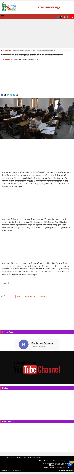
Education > (9, 50)
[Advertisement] (37, 34)
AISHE (18, 296)
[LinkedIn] (8, 95)
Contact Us (8, 457)
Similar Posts (8, 332)
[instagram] (67, 17)
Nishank (42, 296)
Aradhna (6, 59)
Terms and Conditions (35, 457)
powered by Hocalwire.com (66, 470)
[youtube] (64, 17)
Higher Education (30, 296)
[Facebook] (2, 95)
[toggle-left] (6, 16)
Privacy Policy (23, 457)
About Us (15, 457)
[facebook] (58, 17)
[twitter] (61, 17)
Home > (3, 50)
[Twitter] (5, 95)
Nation (5, 388)
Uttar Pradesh (8, 422)
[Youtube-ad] (37, 367)
